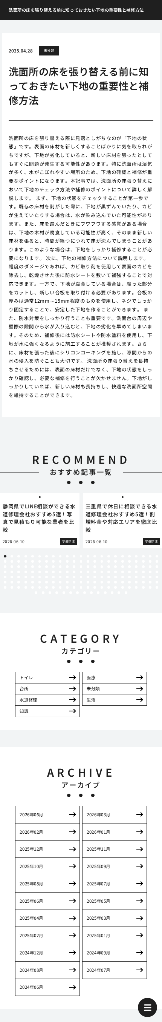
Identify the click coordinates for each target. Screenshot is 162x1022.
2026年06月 (31, 814)
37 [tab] (94, 561)
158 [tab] (136, 587)
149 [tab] (74, 587)
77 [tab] (53, 572)
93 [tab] (5, 577)
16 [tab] (108, 556)
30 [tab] (46, 561)
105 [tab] (88, 577)
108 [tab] (108, 577)
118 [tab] (18, 582)
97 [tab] (32, 577)
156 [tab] (122, 587)
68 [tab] (150, 566)
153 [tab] (102, 587)
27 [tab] (25, 561)
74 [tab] (32, 572)
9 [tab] (60, 556)
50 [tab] (25, 566)
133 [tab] (122, 582)
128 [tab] (88, 582)
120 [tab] (32, 582)
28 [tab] (32, 561)
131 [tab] (108, 582)
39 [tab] (108, 561)
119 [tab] (25, 582)
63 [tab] (115, 566)
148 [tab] (67, 587)
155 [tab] (115, 587)
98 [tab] (39, 577)
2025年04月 (31, 918)
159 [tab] (143, 587)
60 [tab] (94, 566)
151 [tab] (88, 587)
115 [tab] (157, 577)
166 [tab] (64, 592)
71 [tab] (12, 572)
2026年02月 (31, 832)
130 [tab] (102, 582)
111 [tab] (129, 577)
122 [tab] (46, 582)
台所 (24, 688)
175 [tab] (126, 592)
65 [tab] (129, 566)
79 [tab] (67, 572)
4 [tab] (25, 556)
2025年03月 (98, 918)
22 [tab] (150, 556)
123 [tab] (53, 582)
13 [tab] (88, 556)
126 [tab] (74, 582)
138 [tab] (157, 582)
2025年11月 (98, 849)
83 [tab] (94, 572)
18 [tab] (122, 556)
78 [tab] (60, 572)
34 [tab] (74, 561)
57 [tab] (74, 566)
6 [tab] (39, 556)
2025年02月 (31, 935)
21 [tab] (143, 556)
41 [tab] (122, 561)
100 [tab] (53, 577)
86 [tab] (115, 572)
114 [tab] (150, 577)
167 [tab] (70, 592)
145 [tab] (46, 587)
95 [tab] (18, 577)
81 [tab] (81, 572)
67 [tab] (143, 566)
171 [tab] (98, 592)
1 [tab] (5, 556)
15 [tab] (102, 556)
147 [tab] (60, 587)
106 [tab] (94, 577)
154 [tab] (108, 587)
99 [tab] (46, 577)
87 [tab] (122, 572)
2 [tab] (12, 556)
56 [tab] (67, 566)
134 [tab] (129, 582)
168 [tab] (77, 592)
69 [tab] (157, 566)
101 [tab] (60, 577)
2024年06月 (31, 987)
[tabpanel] (39, 520)
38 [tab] (102, 561)
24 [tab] (5, 561)
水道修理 (28, 700)
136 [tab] (143, 582)
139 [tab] (5, 587)
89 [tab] (136, 572)
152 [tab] (94, 587)
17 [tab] (115, 556)
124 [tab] (60, 582)
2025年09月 (98, 866)
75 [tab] (39, 572)
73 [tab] (25, 572)
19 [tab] (129, 556)
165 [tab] (56, 592)
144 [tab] (39, 587)
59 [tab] (88, 566)
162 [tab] (36, 592)
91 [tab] (150, 572)
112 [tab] (136, 577)
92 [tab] (157, 572)
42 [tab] (129, 561)
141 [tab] (18, 587)
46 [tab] (157, 561)
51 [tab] (32, 566)
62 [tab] (108, 566)
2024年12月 (31, 953)
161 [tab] (157, 587)
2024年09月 (98, 953)
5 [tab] (33, 556)
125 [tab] (67, 582)
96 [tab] (25, 577)
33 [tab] (67, 561)
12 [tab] (81, 556)
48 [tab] (12, 566)
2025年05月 (98, 901)
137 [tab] (150, 582)
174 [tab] (119, 592)
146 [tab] (53, 587)
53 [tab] (46, 566)
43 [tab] (136, 561)
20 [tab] (136, 556)
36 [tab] (88, 561)
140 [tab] (12, 587)
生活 (91, 700)
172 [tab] (105, 592)
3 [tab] (19, 556)
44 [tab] (143, 561)
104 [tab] (81, 577)
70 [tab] (5, 572)
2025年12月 (31, 849)
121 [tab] (39, 582)
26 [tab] (18, 561)
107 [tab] (102, 577)
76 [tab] (46, 572)
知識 (24, 711)
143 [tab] (32, 587)
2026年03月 (98, 814)
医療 (91, 677)
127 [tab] (81, 582)
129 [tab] (94, 582)
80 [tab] (74, 572)
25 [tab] (12, 561)
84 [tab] (102, 572)
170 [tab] (91, 592)
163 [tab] (43, 592)
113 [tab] (143, 577)
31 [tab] (53, 561)
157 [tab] (129, 587)
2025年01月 (98, 935)
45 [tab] (150, 561)
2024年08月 (31, 970)
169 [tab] (84, 592)
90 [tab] (143, 572)
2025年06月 (31, 901)
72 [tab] (18, 572)
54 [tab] (53, 566)
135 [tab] (136, 582)
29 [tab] (39, 561)
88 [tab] (129, 572)
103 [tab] (74, 577)
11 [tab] (74, 556)
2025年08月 (31, 883)
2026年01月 (98, 832)
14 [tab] (94, 556)
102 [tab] (67, 577)
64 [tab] (122, 566)
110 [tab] (122, 577)
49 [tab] (18, 566)
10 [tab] (67, 556)
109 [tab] (115, 577)
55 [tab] (60, 566)
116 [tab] (5, 582)
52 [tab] (39, 566)
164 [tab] (50, 592)
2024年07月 (98, 970)
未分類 (49, 50)
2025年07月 (98, 883)
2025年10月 (31, 866)
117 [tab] (12, 582)
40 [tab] (115, 561)
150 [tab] (81, 587)
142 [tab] (25, 587)
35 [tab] (81, 561)
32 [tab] (60, 561)
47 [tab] (5, 566)
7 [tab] (46, 556)
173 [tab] (112, 592)
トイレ (26, 677)
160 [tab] (150, 587)
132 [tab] (115, 582)
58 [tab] (81, 566)
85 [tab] (108, 572)
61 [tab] (102, 566)
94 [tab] (12, 577)
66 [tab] (136, 566)
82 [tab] (88, 572)
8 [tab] (53, 556)
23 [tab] (157, 556)
